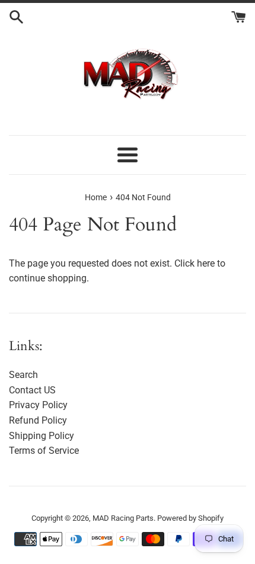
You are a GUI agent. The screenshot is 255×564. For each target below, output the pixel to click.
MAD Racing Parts (123, 518)
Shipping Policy (41, 435)
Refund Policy (38, 420)
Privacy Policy (38, 405)
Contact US (32, 390)
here (206, 263)
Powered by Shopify (190, 518)
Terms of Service (44, 450)
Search (23, 374)
